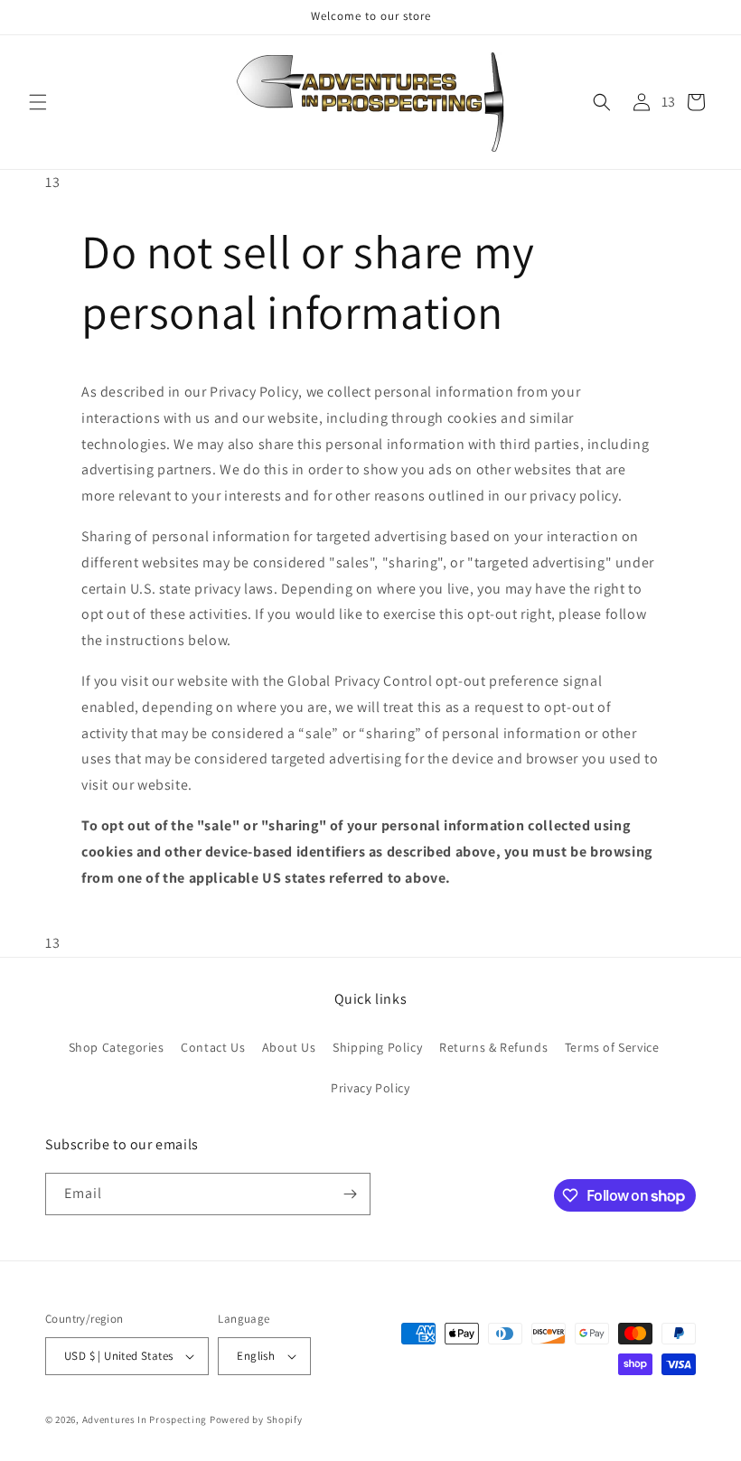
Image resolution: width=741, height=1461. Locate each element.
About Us (289, 1047)
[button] (38, 102)
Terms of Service (612, 1047)
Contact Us (213, 1047)
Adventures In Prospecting (145, 1419)
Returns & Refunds (493, 1047)
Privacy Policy (370, 1088)
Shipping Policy (377, 1047)
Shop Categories (116, 1047)
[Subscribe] (350, 1194)
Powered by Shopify (256, 1419)
